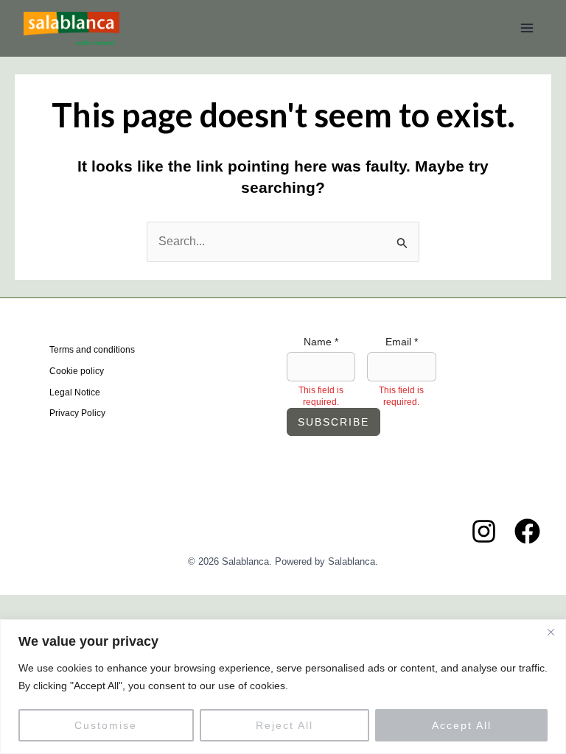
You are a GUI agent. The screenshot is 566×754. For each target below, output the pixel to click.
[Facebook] (527, 531)
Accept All (462, 725)
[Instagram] (484, 531)
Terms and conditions (92, 350)
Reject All (284, 725)
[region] (283, 686)
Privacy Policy (77, 413)
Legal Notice (74, 392)
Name (321, 342)
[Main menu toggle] (526, 28)
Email (401, 342)
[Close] (550, 632)
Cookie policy (76, 371)
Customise (105, 725)
